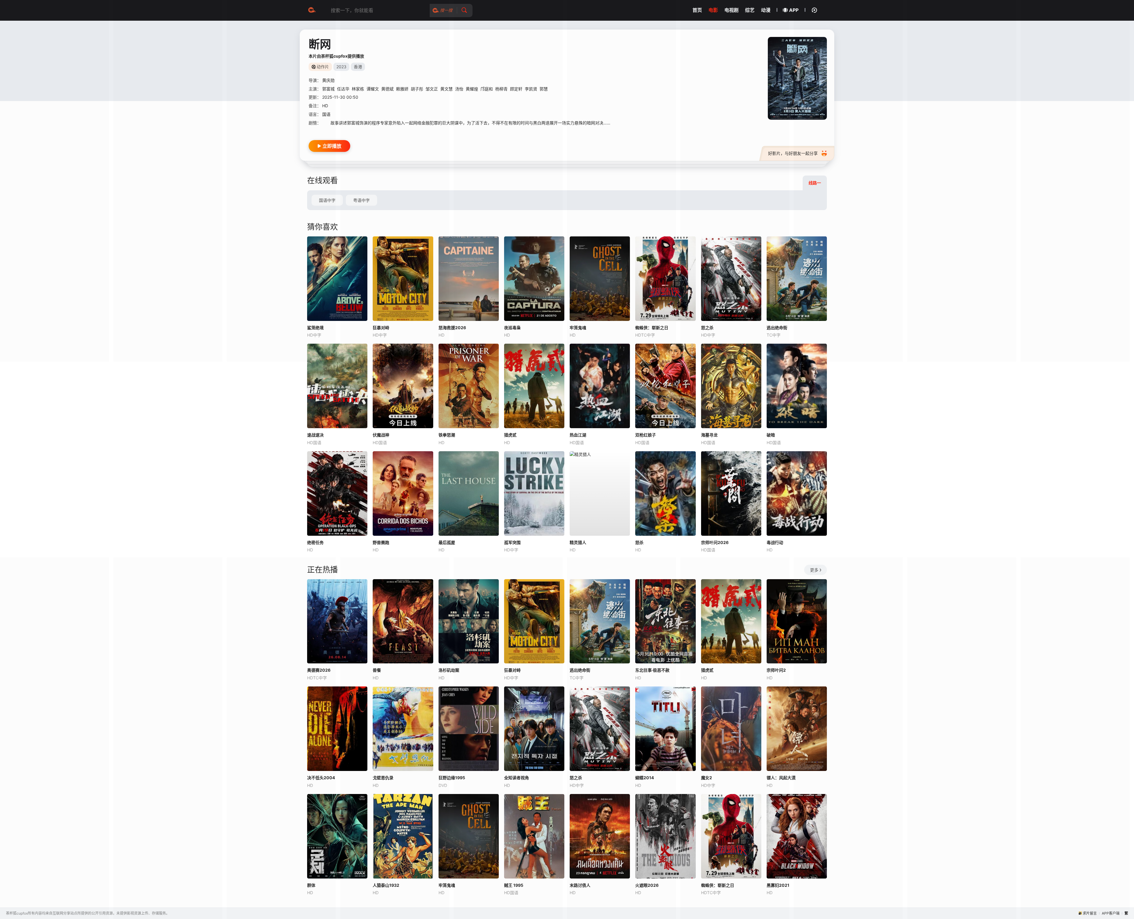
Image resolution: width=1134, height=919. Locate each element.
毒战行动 (775, 542)
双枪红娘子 (645, 434)
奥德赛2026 (318, 670)
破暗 (771, 434)
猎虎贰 (510, 434)
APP (794, 10)
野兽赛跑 (381, 542)
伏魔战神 (381, 434)
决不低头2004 (321, 777)
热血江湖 (578, 434)
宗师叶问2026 (715, 542)
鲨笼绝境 (315, 327)
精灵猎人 (578, 542)
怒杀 (639, 542)
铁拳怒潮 (447, 434)
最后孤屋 (447, 542)
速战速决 (315, 434)
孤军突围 (512, 542)
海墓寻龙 (709, 434)
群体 (311, 885)
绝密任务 (315, 542)
